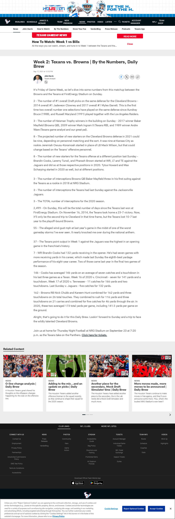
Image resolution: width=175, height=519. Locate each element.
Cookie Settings (111, 509)
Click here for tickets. (94, 335)
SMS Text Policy (17, 464)
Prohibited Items (92, 457)
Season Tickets (119, 457)
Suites (119, 461)
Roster (143, 439)
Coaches (143, 448)
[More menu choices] (115, 21)
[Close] (130, 43)
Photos (66, 434)
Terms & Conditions (16, 468)
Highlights (164, 443)
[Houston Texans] (87, 495)
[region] (87, 509)
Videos (164, 434)
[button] (84, 415)
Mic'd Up (164, 439)
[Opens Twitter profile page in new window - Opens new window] (46, 82)
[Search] (120, 21)
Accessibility (16, 473)
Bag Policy (92, 446)
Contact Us (17, 439)
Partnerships (16, 452)
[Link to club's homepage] (7, 21)
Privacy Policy (16, 448)
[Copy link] (137, 77)
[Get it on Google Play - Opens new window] (96, 484)
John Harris (48, 76)
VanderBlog (44, 446)
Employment (16, 443)
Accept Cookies (156, 509)
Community (66, 439)
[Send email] (132, 78)
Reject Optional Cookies (134, 509)
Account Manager (119, 439)
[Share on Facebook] (121, 78)
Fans (66, 443)
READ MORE (130, 36)
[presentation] (171, 415)
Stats (143, 452)
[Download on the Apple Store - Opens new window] (78, 483)
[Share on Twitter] (127, 78)
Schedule (143, 443)
